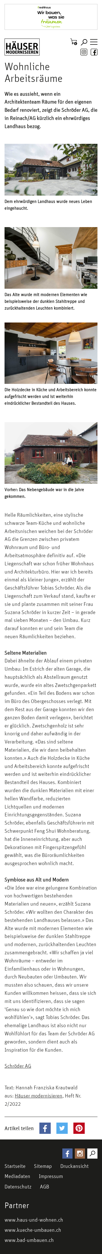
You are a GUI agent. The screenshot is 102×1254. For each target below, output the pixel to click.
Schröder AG (18, 1066)
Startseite (15, 1166)
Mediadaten (17, 1176)
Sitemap (43, 1166)
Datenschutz (18, 1186)
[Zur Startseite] (22, 47)
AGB (44, 1186)
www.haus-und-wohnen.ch (34, 1220)
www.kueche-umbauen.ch (33, 1230)
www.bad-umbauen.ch (29, 1240)
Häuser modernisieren (38, 1095)
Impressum (51, 1176)
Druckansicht (74, 1166)
